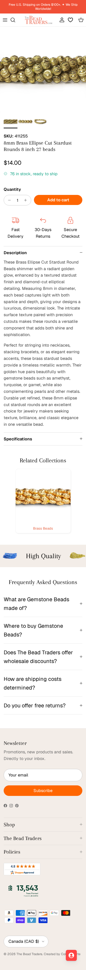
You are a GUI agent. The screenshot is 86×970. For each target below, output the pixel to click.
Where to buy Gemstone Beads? (33, 630)
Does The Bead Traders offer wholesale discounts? (38, 656)
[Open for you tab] (71, 955)
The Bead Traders (29, 954)
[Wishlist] (71, 20)
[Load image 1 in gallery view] (43, 69)
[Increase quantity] (26, 200)
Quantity (12, 189)
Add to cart (58, 199)
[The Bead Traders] (38, 20)
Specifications (18, 439)
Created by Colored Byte (62, 954)
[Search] (15, 20)
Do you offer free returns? (35, 705)
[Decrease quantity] (8, 200)
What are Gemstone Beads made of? (36, 603)
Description (15, 252)
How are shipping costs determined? (32, 683)
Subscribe (43, 790)
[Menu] (5, 20)
